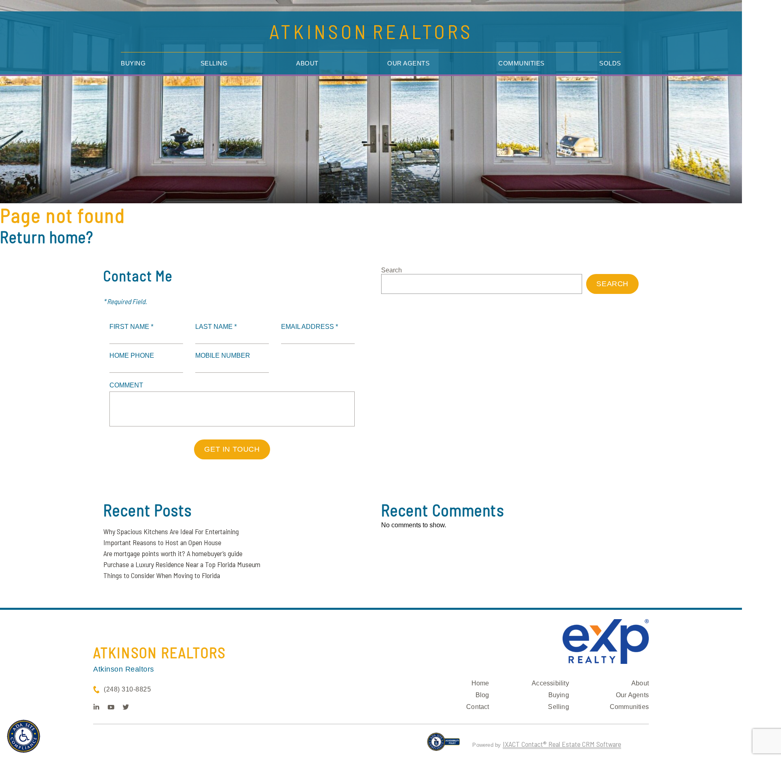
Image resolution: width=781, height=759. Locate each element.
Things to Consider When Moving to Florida (161, 575)
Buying (133, 63)
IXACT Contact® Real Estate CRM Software (562, 743)
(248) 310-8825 (127, 689)
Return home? (46, 236)
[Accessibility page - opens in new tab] (444, 745)
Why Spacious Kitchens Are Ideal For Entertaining (171, 531)
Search (391, 270)
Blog (482, 695)
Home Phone (131, 355)
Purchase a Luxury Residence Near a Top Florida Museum (181, 564)
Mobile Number (222, 355)
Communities (521, 63)
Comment (126, 385)
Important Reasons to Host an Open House (162, 542)
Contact (477, 706)
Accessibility (550, 683)
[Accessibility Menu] (23, 736)
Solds (610, 63)
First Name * (131, 326)
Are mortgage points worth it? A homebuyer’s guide (172, 553)
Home (480, 683)
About (307, 63)
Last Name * (216, 326)
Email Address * (309, 326)
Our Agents (408, 63)
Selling (214, 63)
